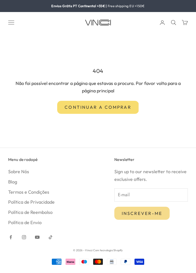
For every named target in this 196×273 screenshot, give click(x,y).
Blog (12, 182)
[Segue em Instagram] (24, 237)
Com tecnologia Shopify (108, 250)
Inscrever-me (142, 213)
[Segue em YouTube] (37, 237)
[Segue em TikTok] (50, 237)
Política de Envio (25, 222)
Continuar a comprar (98, 107)
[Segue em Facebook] (10, 237)
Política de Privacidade (31, 202)
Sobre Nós (18, 171)
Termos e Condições (28, 192)
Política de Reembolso (30, 212)
